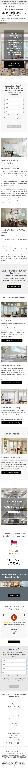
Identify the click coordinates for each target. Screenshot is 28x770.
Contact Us (14, 727)
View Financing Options (14, 286)
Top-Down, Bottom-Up (14, 707)
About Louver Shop (14, 715)
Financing (14, 725)
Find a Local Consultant (14, 713)
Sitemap (21, 753)
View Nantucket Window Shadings (11, 423)
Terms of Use (8, 753)
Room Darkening (14, 705)
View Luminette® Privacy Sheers (11, 472)
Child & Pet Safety (14, 708)
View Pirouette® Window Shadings (14, 64)
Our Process (14, 717)
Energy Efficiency (14, 703)
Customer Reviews (14, 719)
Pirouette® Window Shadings (14, 35)
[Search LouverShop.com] (19, 512)
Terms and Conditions (15, 120)
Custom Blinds (23, 694)
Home (3, 18)
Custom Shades (15, 694)
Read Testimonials (14, 642)
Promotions (14, 723)
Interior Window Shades (12, 18)
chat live (21, 652)
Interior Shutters (6, 694)
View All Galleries (14, 595)
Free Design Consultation (16, 3)
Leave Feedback (14, 729)
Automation (14, 701)
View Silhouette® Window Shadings (12, 340)
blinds (24, 173)
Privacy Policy (7, 122)
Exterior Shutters (14, 696)
